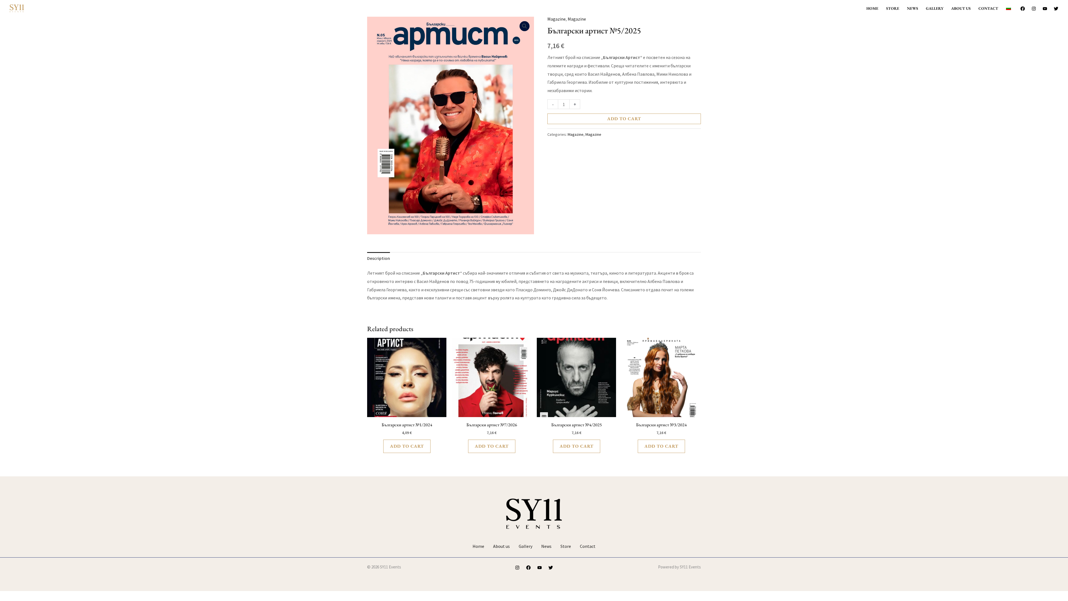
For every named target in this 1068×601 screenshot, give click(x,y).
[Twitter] (1056, 8)
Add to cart (624, 119)
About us (961, 8)
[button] (525, 26)
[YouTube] (1045, 8)
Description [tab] (378, 258)
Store (892, 8)
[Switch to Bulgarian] (1008, 8)
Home (872, 8)
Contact (988, 8)
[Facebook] (1022, 8)
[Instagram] (1034, 8)
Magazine (556, 19)
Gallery (934, 8)
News (912, 8)
